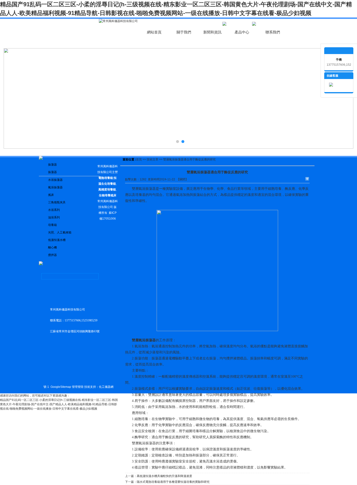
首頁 (139, 159)
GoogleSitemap (61, 387)
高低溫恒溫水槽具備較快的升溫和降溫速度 (164, 476)
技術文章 (152, 159)
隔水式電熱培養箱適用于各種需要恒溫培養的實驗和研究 (173, 482)
